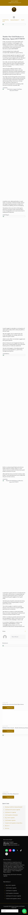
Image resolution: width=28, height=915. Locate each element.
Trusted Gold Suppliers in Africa (13, 898)
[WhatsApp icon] (11, 4)
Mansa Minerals (14, 19)
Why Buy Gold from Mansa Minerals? (13, 807)
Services (7, 828)
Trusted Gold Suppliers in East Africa (13, 823)
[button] (24, 911)
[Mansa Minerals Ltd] (14, 9)
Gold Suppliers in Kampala (11, 815)
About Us (7, 825)
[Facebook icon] (13, 4)
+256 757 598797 (14, 1)
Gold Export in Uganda (10, 812)
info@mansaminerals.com (15, 2)
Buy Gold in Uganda (9, 817)
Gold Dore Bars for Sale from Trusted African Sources (13, 704)
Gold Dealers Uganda (10, 820)
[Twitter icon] (15, 4)
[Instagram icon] (17, 4)
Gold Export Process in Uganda (12, 809)
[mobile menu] (26, 8)
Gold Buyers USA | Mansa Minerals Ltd (10, 793)
